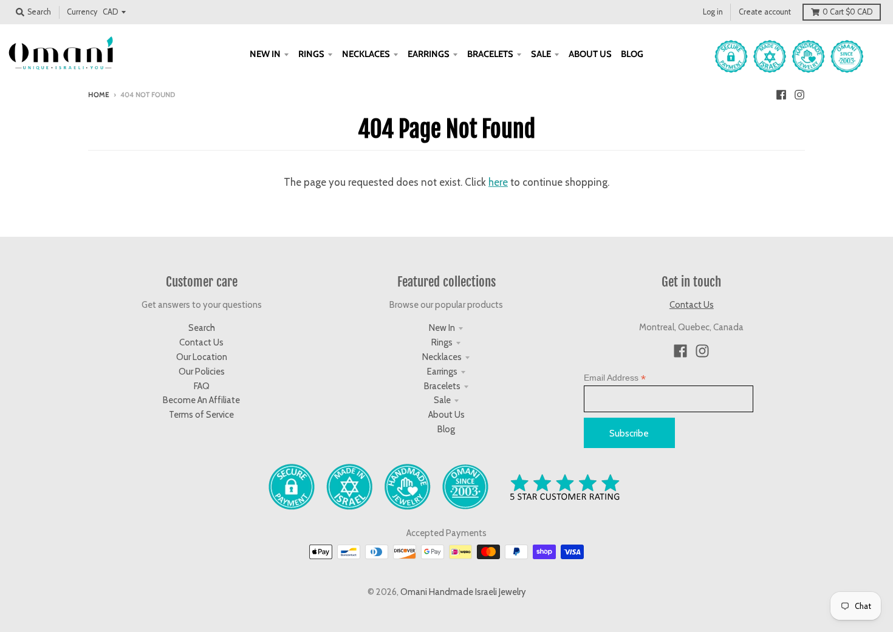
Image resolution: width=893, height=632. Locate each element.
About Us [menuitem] (590, 54)
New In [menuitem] (265, 54)
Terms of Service (201, 414)
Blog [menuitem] (632, 54)
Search (201, 327)
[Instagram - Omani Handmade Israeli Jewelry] (799, 94)
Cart (847, 11)
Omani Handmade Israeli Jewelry (463, 591)
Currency (82, 11)
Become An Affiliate (201, 400)
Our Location (201, 357)
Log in (713, 11)
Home (98, 94)
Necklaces (442, 357)
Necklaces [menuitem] (366, 54)
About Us (446, 414)
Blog (446, 429)
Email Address (615, 378)
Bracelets (442, 386)
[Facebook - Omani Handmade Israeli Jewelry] (781, 94)
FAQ (202, 386)
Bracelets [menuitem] (490, 54)
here (498, 182)
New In (442, 327)
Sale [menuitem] (541, 54)
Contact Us (201, 342)
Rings (442, 342)
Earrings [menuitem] (429, 54)
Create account (765, 11)
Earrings (442, 371)
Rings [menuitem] (311, 54)
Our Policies (202, 371)
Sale (442, 400)
